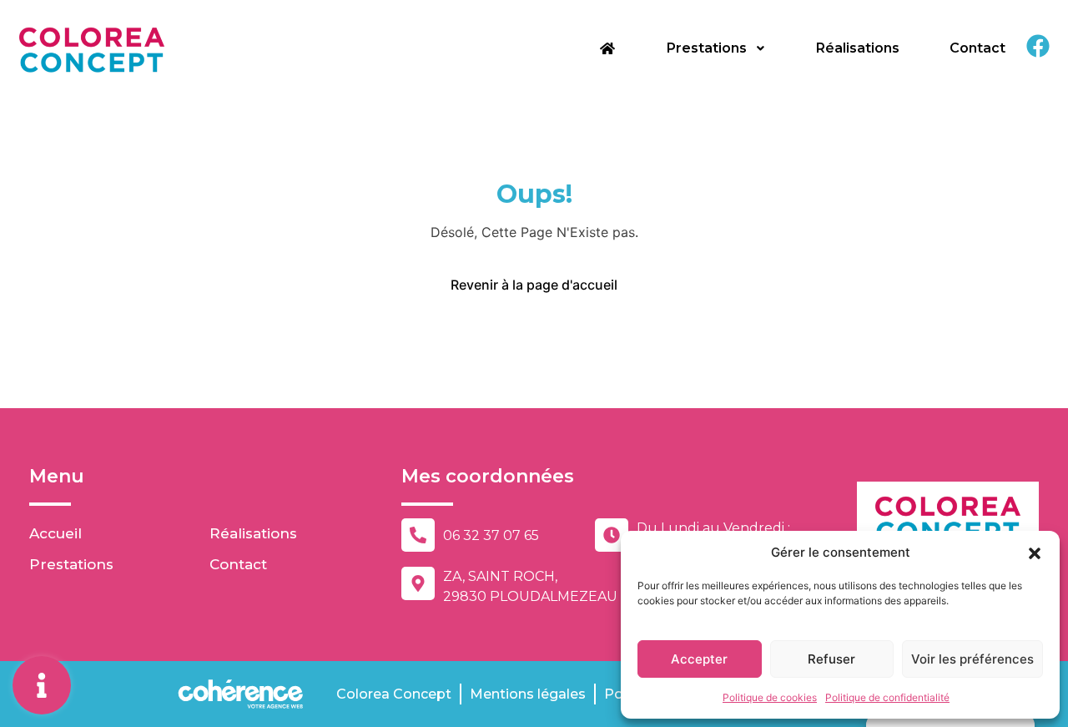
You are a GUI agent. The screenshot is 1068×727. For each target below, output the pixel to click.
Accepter (699, 659)
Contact (977, 48)
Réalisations (857, 48)
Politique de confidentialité (887, 697)
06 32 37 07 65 (491, 535)
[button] (1034, 552)
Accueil (55, 533)
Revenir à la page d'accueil (534, 284)
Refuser (831, 659)
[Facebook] (1038, 46)
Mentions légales (528, 694)
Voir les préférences (972, 659)
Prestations (707, 48)
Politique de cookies (770, 697)
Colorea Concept (393, 694)
